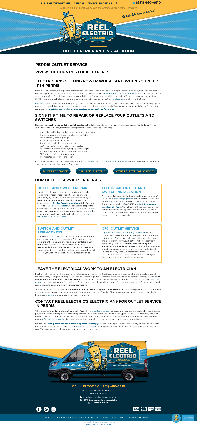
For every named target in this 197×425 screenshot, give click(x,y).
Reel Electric (41, 103)
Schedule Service (55, 171)
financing (50, 295)
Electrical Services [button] (59, 3)
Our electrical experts (58, 206)
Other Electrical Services (135, 171)
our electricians (118, 99)
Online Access (93, 422)
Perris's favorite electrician (66, 203)
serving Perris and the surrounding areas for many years (74, 324)
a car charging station (123, 199)
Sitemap (145, 417)
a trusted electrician (101, 311)
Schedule (73, 417)
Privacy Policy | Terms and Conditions (98, 424)
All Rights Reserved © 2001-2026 (106, 422)
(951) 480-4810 (148, 2)
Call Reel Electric (92, 171)
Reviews (92, 3)
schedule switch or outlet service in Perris (123, 93)
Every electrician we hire (55, 319)
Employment (118, 417)
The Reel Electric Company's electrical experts (107, 161)
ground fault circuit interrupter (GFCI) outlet (124, 233)
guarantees (92, 326)
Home (42, 3)
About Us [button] (79, 3)
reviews (78, 326)
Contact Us (59, 417)
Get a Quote (87, 417)
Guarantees (102, 417)
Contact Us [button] (105, 3)
